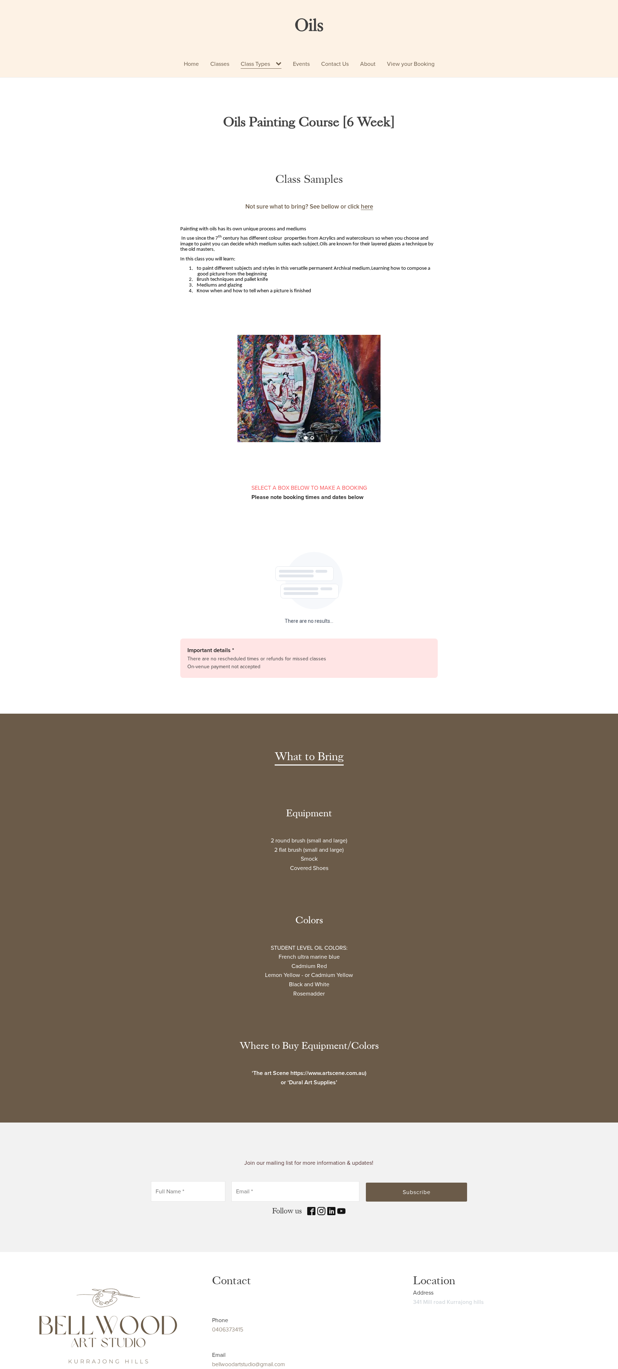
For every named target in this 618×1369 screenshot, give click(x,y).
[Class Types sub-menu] (280, 64)
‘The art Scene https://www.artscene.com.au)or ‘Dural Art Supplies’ (309, 1077)
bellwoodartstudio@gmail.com (248, 1364)
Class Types (255, 64)
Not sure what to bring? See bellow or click (309, 207)
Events (301, 64)
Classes (219, 64)
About (368, 64)
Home (191, 64)
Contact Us (335, 64)
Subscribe (417, 1192)
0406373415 (227, 1329)
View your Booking (411, 64)
